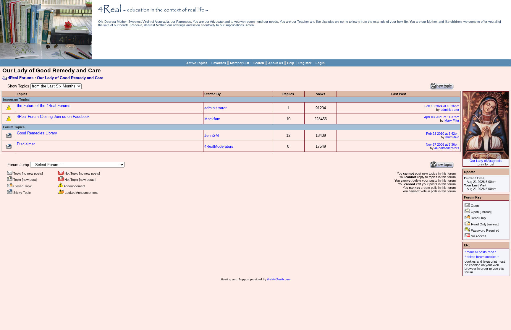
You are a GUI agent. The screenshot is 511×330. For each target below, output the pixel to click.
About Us (275, 63)
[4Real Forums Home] (46, 58)
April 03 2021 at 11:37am (441, 117)
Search (258, 63)
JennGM (211, 135)
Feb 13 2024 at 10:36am (441, 106)
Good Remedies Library (37, 133)
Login (320, 63)
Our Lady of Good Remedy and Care (70, 78)
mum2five (452, 137)
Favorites (218, 63)
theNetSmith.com (278, 279)
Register (304, 63)
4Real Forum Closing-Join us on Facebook (53, 116)
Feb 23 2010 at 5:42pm (442, 133)
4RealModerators (218, 146)
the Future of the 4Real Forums (43, 105)
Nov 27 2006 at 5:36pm (442, 144)
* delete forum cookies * (482, 257)
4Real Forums (20, 78)
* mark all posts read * (480, 252)
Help (290, 63)
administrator (215, 108)
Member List (239, 63)
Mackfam (212, 119)
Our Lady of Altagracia (486, 160)
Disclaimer (26, 144)
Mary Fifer (451, 120)
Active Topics (196, 63)
